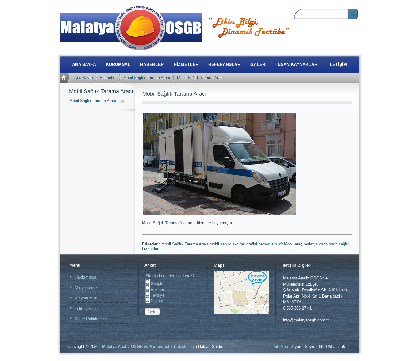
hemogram (268, 244)
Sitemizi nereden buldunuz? (169, 276)
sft (281, 244)
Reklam (156, 289)
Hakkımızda (85, 277)
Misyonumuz (86, 287)
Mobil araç (294, 244)
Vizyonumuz (86, 298)
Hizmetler (108, 77)
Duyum (156, 301)
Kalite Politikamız (90, 319)
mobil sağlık (221, 244)
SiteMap (280, 346)
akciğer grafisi (245, 244)
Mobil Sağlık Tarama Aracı (146, 77)
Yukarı (333, 346)
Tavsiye (156, 295)
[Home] (65, 78)
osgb (334, 244)
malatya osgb (316, 244)
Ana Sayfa (83, 77)
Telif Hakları (85, 308)
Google (156, 283)
